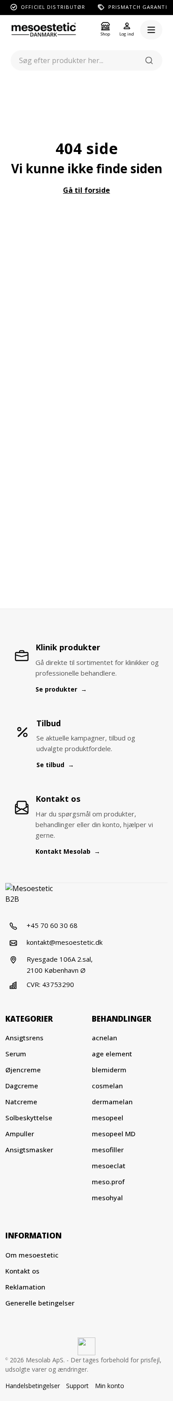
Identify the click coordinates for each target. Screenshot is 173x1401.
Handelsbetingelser (32, 1385)
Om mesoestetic (32, 1254)
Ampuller (19, 1133)
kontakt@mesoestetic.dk (64, 942)
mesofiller (108, 1149)
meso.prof (108, 1181)
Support (77, 1385)
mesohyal (107, 1197)
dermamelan (112, 1101)
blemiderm (109, 1069)
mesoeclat (109, 1165)
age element (112, 1053)
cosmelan (107, 1085)
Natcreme (21, 1101)
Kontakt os (22, 1270)
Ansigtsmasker (29, 1149)
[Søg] (149, 60)
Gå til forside (86, 190)
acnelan (104, 1037)
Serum (15, 1053)
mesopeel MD (113, 1133)
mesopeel (107, 1117)
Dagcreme (21, 1085)
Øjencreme (23, 1069)
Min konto (109, 1385)
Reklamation (25, 1286)
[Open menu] (151, 30)
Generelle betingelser (40, 1302)
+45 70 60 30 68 (52, 925)
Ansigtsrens (24, 1037)
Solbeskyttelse (28, 1117)
